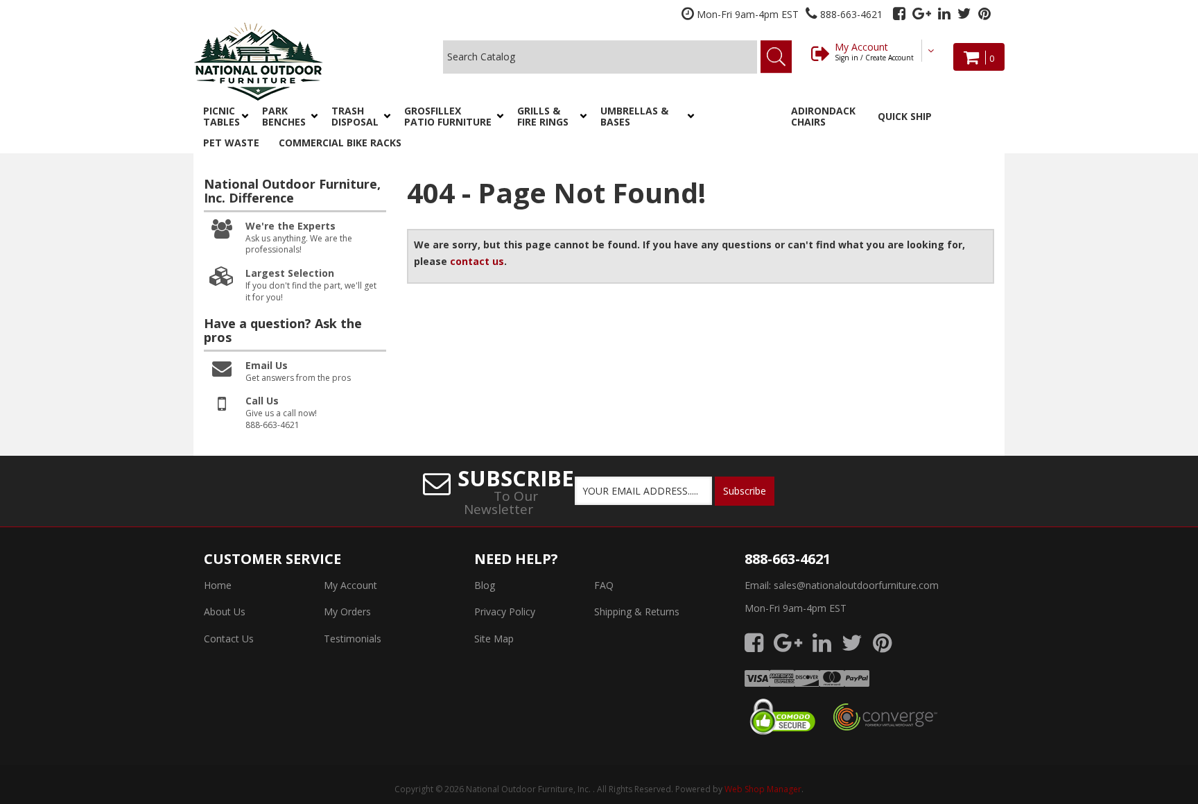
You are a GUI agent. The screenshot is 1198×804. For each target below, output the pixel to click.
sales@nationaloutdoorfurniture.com (856, 585)
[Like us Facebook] (899, 13)
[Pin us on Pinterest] (984, 13)
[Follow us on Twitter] (964, 13)
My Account (874, 51)
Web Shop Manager (762, 789)
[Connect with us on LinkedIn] (944, 13)
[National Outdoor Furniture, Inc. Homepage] (295, 61)
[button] (222, 116)
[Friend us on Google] (921, 13)
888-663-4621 (788, 558)
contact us (477, 261)
